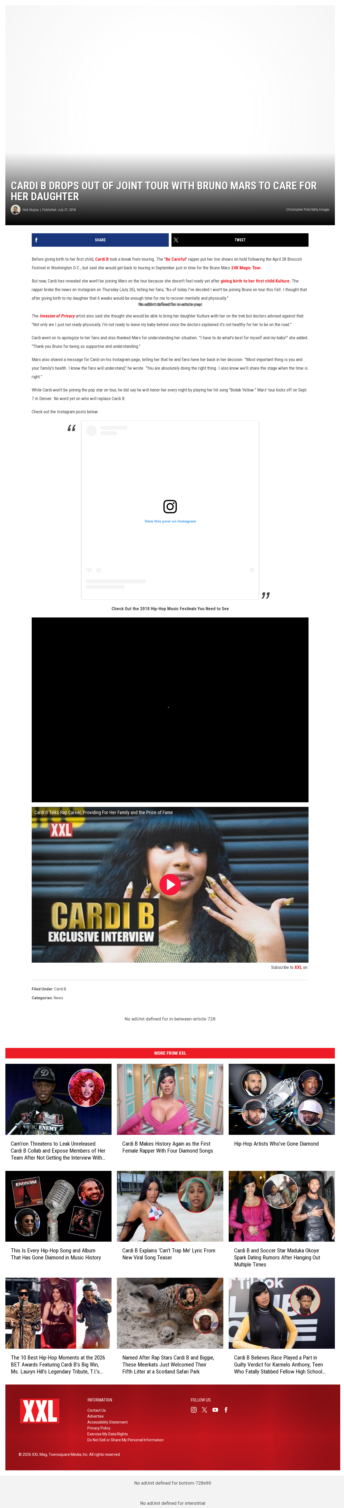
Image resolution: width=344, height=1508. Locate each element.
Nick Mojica (31, 210)
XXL (298, 967)
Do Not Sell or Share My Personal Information (125, 1440)
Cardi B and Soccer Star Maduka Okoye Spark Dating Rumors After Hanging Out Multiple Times (277, 1257)
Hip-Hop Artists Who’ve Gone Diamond (276, 1143)
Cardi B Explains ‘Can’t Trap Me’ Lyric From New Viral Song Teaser (168, 1254)
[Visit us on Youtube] (217, 1410)
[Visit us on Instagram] (196, 1410)
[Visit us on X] (206, 1410)
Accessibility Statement (107, 1422)
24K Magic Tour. (246, 267)
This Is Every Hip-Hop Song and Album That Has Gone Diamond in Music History (56, 1254)
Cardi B (102, 259)
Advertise (95, 1416)
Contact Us (96, 1410)
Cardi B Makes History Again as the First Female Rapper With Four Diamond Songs (167, 1147)
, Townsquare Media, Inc (67, 1454)
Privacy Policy (98, 1428)
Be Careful (176, 259)
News (58, 998)
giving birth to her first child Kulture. (256, 281)
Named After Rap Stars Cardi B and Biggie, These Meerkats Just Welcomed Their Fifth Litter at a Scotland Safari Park (168, 1364)
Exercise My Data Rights (107, 1434)
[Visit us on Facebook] (228, 1410)
